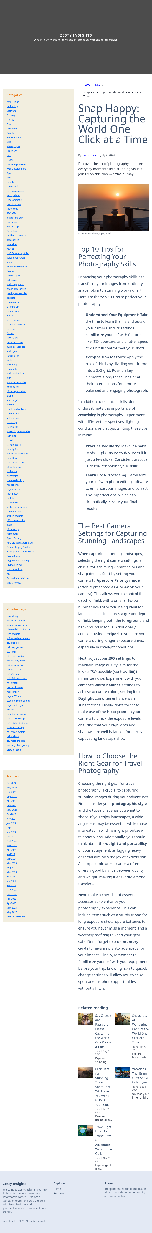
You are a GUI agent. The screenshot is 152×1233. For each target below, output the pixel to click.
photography (13, 275)
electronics (12, 475)
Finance (11, 159)
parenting (12, 364)
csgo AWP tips (14, 696)
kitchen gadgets (15, 516)
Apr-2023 (11, 800)
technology (12, 208)
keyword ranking (15, 727)
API (8, 573)
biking (10, 395)
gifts (9, 378)
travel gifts (12, 449)
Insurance (12, 150)
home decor (13, 302)
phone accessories (16, 288)
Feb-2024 (11, 805)
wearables (12, 244)
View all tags (14, 749)
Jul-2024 (11, 854)
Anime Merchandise (17, 266)
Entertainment (14, 137)
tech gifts (11, 435)
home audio (13, 186)
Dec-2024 (12, 894)
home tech (12, 533)
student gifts (13, 400)
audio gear (12, 351)
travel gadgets (14, 444)
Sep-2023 (11, 827)
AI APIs (10, 248)
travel (10, 440)
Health (10, 182)
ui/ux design (13, 616)
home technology (15, 480)
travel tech (12, 502)
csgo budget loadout (17, 714)
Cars (9, 155)
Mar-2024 (12, 863)
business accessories (18, 453)
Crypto (10, 271)
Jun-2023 (11, 823)
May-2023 (12, 787)
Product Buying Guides (18, 547)
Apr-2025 (11, 903)
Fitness (10, 119)
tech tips (11, 329)
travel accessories (16, 324)
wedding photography (18, 745)
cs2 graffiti (12, 682)
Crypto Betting (14, 565)
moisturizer (13, 691)
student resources (16, 257)
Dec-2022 (12, 836)
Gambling (12, 231)
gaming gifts (13, 413)
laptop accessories (16, 382)
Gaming (11, 115)
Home (87, 85)
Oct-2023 (11, 814)
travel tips (12, 458)
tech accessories (15, 191)
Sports (10, 173)
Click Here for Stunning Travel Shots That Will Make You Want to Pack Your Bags (102, 1087)
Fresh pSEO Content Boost (20, 551)
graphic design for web (18, 625)
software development (18, 638)
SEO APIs (11, 213)
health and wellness (17, 409)
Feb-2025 (11, 898)
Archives (59, 1193)
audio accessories (16, 346)
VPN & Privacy (14, 582)
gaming (10, 404)
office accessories (16, 520)
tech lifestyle (13, 493)
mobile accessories (17, 235)
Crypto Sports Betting (18, 560)
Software (11, 110)
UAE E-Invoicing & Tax (18, 253)
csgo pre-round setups (18, 700)
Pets (9, 177)
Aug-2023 (12, 867)
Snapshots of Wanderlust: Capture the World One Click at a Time (140, 1029)
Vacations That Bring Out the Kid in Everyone (140, 1075)
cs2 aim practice (15, 665)
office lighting (14, 467)
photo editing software (18, 629)
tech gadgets (13, 195)
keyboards (12, 471)
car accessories (15, 342)
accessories (13, 240)
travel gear (12, 426)
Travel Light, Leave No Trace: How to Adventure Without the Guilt (103, 1140)
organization (13, 489)
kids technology (15, 217)
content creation (15, 462)
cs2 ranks (11, 651)
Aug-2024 (12, 796)
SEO (9, 142)
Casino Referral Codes (18, 578)
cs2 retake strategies (17, 723)
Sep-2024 (11, 858)
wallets (10, 498)
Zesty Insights (76, 35)
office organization (16, 391)
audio (9, 524)
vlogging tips (13, 226)
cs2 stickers (13, 736)
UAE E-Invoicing (15, 569)
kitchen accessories (17, 507)
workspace (12, 222)
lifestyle (11, 315)
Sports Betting (14, 538)
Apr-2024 (11, 849)
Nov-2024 (12, 818)
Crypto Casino (14, 556)
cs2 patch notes (15, 687)
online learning (14, 669)
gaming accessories (17, 293)
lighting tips (13, 418)
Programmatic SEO (16, 199)
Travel (97, 85)
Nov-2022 (12, 845)
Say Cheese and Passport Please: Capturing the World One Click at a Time (103, 1031)
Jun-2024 (11, 885)
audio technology (15, 373)
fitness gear (13, 355)
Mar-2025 (12, 907)
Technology (12, 106)
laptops (10, 262)
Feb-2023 (11, 792)
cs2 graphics (13, 642)
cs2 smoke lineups (16, 718)
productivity (13, 311)
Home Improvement (17, 164)
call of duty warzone (17, 678)
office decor (13, 386)
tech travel (12, 337)
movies (10, 709)
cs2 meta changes (16, 740)
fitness (10, 333)
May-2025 (12, 912)
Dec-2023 (12, 889)
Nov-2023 (12, 841)
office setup (13, 529)
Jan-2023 (11, 832)
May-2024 (12, 809)
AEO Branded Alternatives (20, 542)
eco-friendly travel (16, 660)
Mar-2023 (12, 872)
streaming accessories (18, 431)
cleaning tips (13, 306)
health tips (12, 422)
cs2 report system (16, 731)
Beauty (10, 133)
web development (16, 620)
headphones (13, 484)
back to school (14, 204)
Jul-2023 (11, 876)
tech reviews (13, 320)
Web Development (16, 168)
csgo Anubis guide (16, 705)
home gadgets (14, 511)
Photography (13, 146)
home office (13, 369)
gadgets (11, 297)
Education (12, 128)
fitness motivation (16, 656)
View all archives (16, 916)
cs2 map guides (15, 647)
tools (9, 360)
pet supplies (13, 280)
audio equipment (15, 284)
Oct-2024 (11, 783)
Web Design (13, 102)
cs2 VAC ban (13, 674)
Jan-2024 (11, 881)
